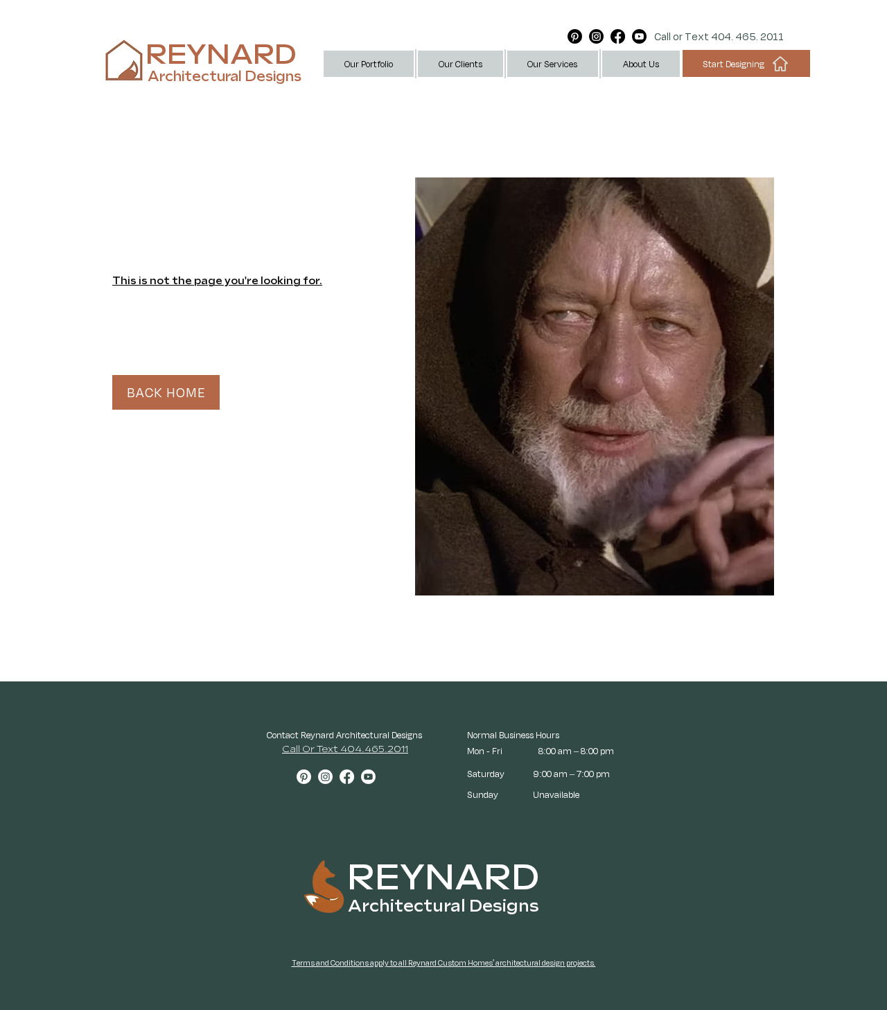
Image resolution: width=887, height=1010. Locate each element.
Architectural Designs (224, 77)
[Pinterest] (575, 36)
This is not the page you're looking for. (217, 281)
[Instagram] (596, 36)
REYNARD (221, 55)
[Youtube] (639, 36)
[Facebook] (618, 36)
